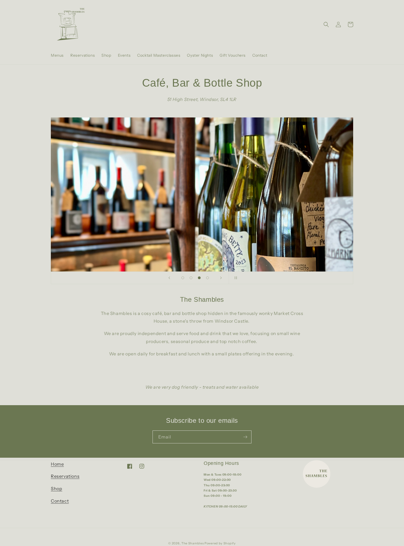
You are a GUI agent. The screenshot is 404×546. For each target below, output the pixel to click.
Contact (60, 501)
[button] (326, 24)
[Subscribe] (245, 436)
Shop (56, 488)
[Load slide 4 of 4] (207, 278)
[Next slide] (221, 278)
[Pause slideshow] (235, 278)
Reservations (65, 476)
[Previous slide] (169, 278)
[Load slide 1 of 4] (183, 278)
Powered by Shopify (220, 543)
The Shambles (192, 543)
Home (57, 464)
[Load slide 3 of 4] (199, 278)
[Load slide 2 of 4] (191, 278)
